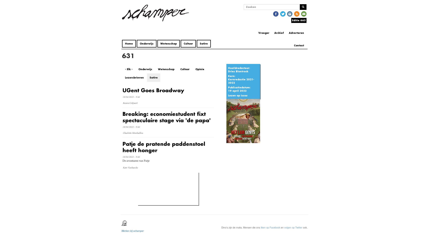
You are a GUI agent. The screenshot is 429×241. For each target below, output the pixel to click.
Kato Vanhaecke (130, 168)
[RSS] (296, 13)
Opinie (199, 69)
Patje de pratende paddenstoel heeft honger (163, 147)
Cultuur (188, 43)
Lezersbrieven (134, 77)
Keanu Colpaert (130, 103)
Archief (279, 32)
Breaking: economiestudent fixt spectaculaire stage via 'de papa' (166, 117)
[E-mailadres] (304, 13)
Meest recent (168, 182)
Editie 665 (299, 20)
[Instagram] (289, 13)
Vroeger (263, 32)
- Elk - (129, 69)
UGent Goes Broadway (153, 90)
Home (129, 43)
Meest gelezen (149, 182)
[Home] (157, 13)
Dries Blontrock (238, 71)
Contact (299, 45)
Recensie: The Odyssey (157, 189)
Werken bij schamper (132, 230)
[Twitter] (283, 13)
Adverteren (296, 32)
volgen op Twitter (293, 227)
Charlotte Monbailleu (133, 133)
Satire (204, 43)
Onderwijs (147, 43)
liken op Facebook (270, 227)
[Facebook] (276, 13)
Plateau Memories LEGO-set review (164, 201)
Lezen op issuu (237, 95)
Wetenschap (168, 43)
